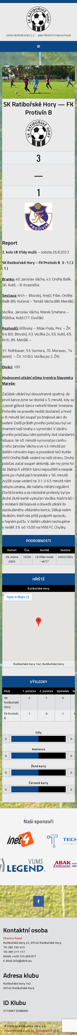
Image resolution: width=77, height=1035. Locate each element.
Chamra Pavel (12, 938)
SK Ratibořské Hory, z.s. (20, 35)
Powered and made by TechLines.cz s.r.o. (31, 1030)
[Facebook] (38, 901)
